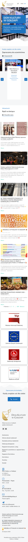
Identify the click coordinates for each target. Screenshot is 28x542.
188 (18, 306)
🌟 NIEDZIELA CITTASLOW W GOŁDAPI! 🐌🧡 (14, 230)
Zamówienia (5, 435)
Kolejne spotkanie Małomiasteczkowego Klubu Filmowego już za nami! (12, 168)
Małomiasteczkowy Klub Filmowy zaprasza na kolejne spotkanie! (13, 138)
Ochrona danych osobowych (9, 438)
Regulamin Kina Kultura (8, 454)
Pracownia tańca (14, 78)
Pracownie (14, 80)
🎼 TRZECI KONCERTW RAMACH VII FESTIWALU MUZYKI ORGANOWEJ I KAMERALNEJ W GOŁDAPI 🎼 (12, 200)
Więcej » (2, 148)
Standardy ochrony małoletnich (10, 441)
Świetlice (4, 460)
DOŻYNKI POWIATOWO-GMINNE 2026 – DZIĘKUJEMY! (13, 293)
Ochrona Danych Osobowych (14, 343)
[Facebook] (3, 429)
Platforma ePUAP (14, 379)
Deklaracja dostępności (14, 361)
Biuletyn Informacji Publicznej (14, 325)
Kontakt (4, 463)
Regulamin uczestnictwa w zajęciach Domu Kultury (13, 450)
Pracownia (13, 77)
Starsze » (22, 306)
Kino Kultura (5, 457)
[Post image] (14, 65)
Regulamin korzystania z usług (10, 447)
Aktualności (14, 75)
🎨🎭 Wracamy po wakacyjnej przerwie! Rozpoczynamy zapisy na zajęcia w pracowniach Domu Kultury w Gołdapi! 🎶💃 (14, 261)
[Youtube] (6, 429)
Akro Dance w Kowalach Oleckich (14, 71)
